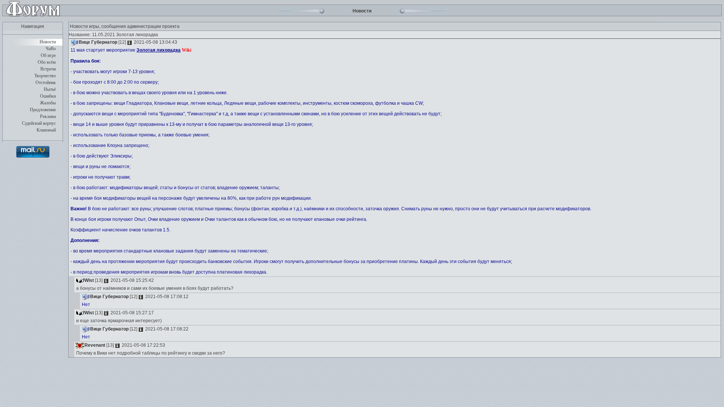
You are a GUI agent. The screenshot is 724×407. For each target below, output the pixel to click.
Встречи (48, 69)
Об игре (48, 55)
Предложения (43, 109)
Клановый (46, 130)
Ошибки (48, 96)
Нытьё (50, 89)
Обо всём (47, 62)
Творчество (45, 75)
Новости (48, 41)
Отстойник (45, 82)
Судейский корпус (39, 123)
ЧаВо (51, 48)
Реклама (48, 116)
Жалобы (48, 103)
